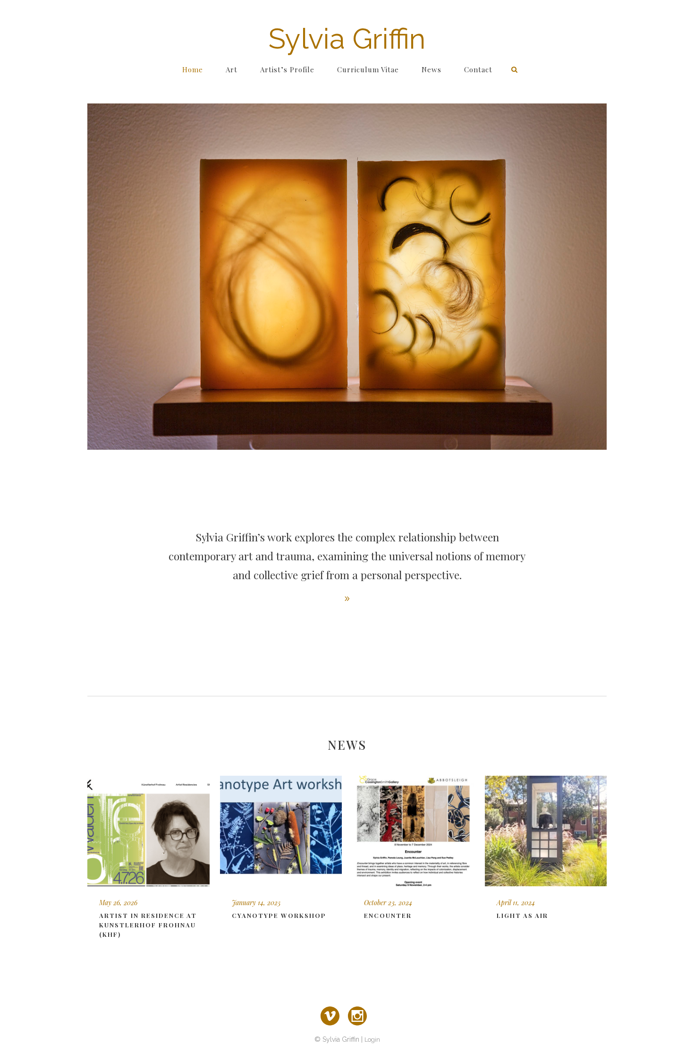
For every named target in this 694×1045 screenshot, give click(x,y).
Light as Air (522, 915)
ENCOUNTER (388, 915)
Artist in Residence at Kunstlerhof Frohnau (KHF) (148, 924)
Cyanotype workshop (279, 915)
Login (372, 1039)
